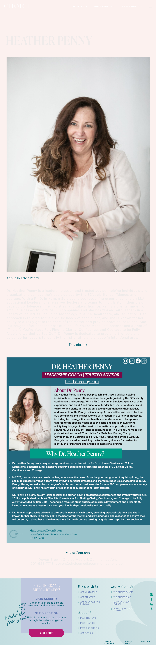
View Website (18, 285)
